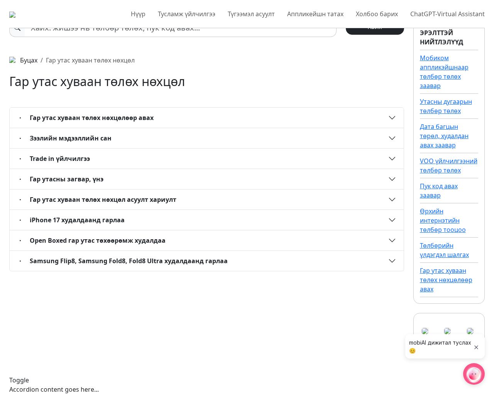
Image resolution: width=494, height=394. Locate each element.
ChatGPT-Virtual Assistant (447, 14)
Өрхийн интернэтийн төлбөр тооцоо (443, 220)
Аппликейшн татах (315, 14)
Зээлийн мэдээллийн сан (71, 138)
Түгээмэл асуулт (251, 14)
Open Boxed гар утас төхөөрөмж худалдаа (98, 240)
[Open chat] (474, 374)
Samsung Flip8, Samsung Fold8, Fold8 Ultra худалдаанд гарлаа (129, 261)
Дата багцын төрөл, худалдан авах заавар (444, 135)
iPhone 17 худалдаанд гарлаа (77, 220)
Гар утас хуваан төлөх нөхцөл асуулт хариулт (103, 199)
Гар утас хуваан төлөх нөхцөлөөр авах (92, 117)
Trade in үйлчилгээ (60, 158)
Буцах (28, 60)
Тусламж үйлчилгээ (186, 14)
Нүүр (138, 14)
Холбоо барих (377, 14)
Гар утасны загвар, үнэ (66, 179)
